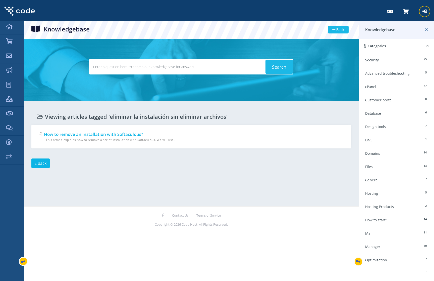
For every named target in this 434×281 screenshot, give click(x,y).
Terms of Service (208, 215)
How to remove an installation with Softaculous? (109, 136)
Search (279, 67)
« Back (40, 163)
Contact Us (180, 215)
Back (339, 29)
